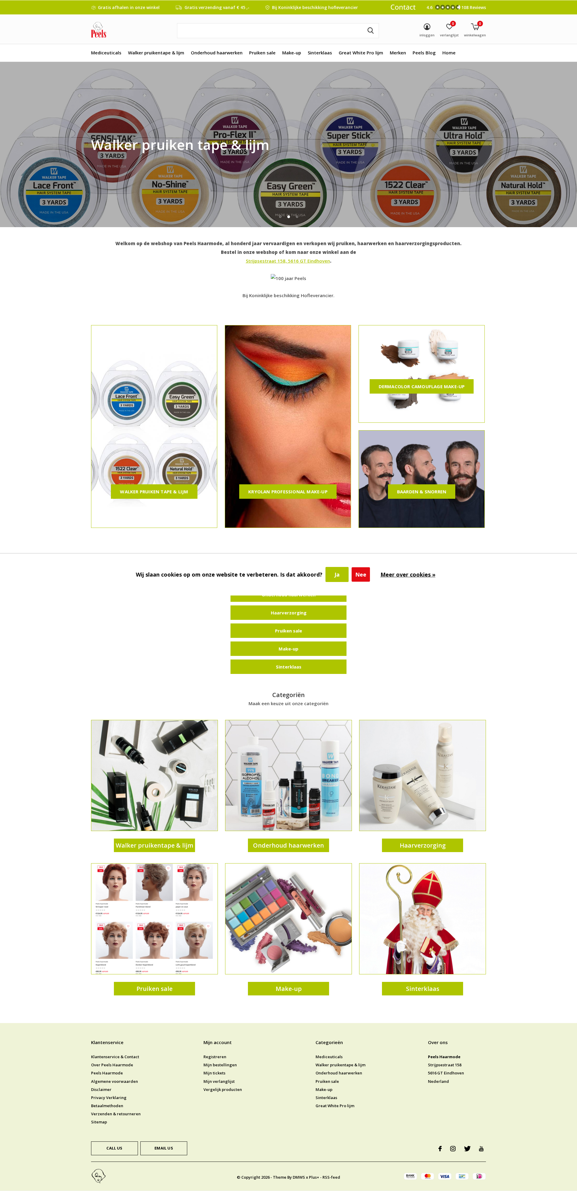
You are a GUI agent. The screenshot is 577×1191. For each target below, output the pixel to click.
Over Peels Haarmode (112, 1065)
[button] (280, 216)
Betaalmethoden (107, 1105)
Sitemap (99, 1122)
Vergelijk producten (222, 1089)
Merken (398, 53)
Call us (114, 1148)
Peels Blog (424, 53)
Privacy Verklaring (109, 1097)
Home (449, 53)
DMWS (299, 1177)
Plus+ (314, 1177)
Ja (337, 574)
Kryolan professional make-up (288, 492)
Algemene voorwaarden (114, 1081)
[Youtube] (481, 1148)
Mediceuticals (106, 53)
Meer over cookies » (407, 574)
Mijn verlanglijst (219, 1081)
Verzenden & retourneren (116, 1113)
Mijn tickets (214, 1073)
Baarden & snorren (421, 492)
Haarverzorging (289, 613)
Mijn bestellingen (220, 1065)
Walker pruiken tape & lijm (154, 492)
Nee (360, 574)
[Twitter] (467, 1148)
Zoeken (370, 30)
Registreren (214, 1056)
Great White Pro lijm (361, 53)
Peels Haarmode (107, 1073)
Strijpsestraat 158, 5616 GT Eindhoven (288, 261)
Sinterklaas (320, 53)
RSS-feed (331, 1177)
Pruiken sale (262, 53)
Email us (163, 1148)
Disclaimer (101, 1089)
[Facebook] (440, 1148)
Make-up (291, 53)
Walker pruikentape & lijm (156, 53)
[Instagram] (453, 1148)
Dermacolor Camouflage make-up (422, 386)
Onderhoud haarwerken (217, 53)
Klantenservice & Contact (115, 1056)
